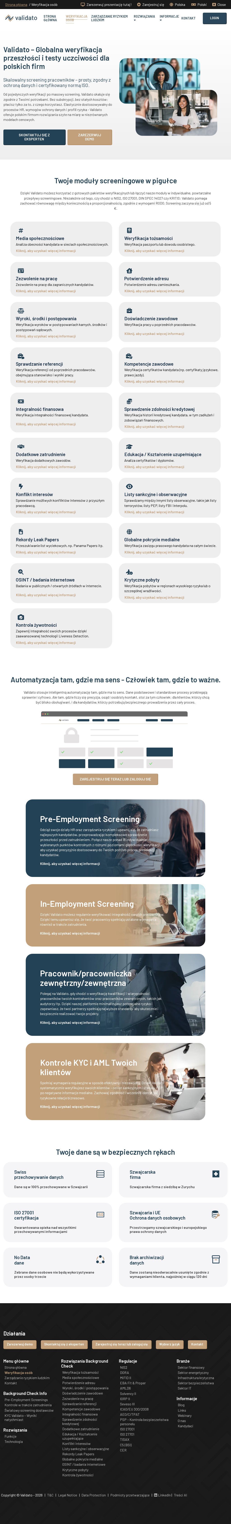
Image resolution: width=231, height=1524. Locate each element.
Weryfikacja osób (76, 18)
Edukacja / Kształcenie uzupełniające (79, 1436)
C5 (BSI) (126, 1445)
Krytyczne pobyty (75, 1470)
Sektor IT (185, 1388)
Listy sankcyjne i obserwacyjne (85, 1449)
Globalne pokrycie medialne (82, 1459)
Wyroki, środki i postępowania (85, 1388)
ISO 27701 (127, 1434)
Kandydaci (185, 1426)
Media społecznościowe (80, 1378)
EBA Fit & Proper (133, 1383)
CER (123, 1450)
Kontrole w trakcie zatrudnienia (28, 1405)
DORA (124, 1373)
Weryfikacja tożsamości (80, 1372)
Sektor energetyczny (193, 1373)
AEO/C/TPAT (130, 1414)
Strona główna (16, 4)
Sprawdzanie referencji (79, 1404)
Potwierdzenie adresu (78, 1383)
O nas (182, 1421)
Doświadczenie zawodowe (82, 1393)
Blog (181, 1405)
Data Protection (93, 1495)
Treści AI (180, 1495)
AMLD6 (125, 1388)
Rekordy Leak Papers (78, 1454)
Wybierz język (169, 1344)
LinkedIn (164, 1495)
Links (182, 1410)
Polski (202, 4)
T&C (50, 1495)
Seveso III (127, 1404)
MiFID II (125, 1378)
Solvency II (128, 1394)
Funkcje (10, 1436)
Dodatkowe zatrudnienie (80, 1429)
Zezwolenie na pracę (77, 1399)
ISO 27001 (127, 1429)
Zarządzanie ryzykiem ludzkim (109, 18)
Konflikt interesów (76, 1444)
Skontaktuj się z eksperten (64, 1344)
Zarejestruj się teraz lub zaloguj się (121, 1344)
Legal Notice (67, 1495)
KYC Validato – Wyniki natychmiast (21, 1417)
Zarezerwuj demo (20, 1344)
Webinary (185, 1415)
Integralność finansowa (80, 1414)
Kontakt (188, 18)
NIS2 (123, 1367)
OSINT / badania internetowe (83, 1464)
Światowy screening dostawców (29, 1410)
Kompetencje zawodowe (81, 1409)
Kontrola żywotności (78, 1475)
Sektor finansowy (191, 1367)
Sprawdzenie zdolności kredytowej (79, 1421)
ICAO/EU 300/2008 (134, 1409)
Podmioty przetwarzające (130, 1495)
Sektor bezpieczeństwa (196, 1383)
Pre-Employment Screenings (26, 1400)
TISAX (124, 1439)
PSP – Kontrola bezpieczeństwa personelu (144, 1422)
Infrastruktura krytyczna (196, 1378)
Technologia (14, 1441)
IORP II (125, 1399)
